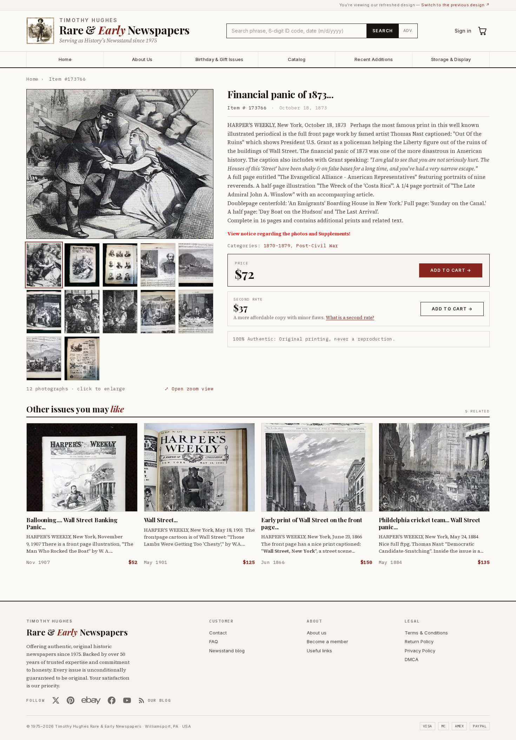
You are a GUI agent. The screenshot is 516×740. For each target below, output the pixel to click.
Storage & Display (451, 59)
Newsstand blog (227, 650)
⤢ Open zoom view (189, 389)
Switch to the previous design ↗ (455, 4)
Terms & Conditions (426, 632)
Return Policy (419, 641)
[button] (119, 164)
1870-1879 (277, 246)
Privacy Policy (420, 650)
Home (65, 59)
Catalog (297, 59)
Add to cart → (450, 270)
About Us (142, 59)
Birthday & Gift (220, 59)
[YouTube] (127, 700)
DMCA (411, 659)
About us (316, 632)
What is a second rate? (350, 318)
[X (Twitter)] (56, 700)
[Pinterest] (70, 700)
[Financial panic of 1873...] (43, 265)
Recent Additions (374, 59)
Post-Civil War (317, 246)
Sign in (463, 31)
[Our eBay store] (91, 700)
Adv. (408, 30)
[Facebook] (111, 700)
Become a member (327, 641)
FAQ (213, 641)
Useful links (319, 650)
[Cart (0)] (483, 31)
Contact (218, 632)
